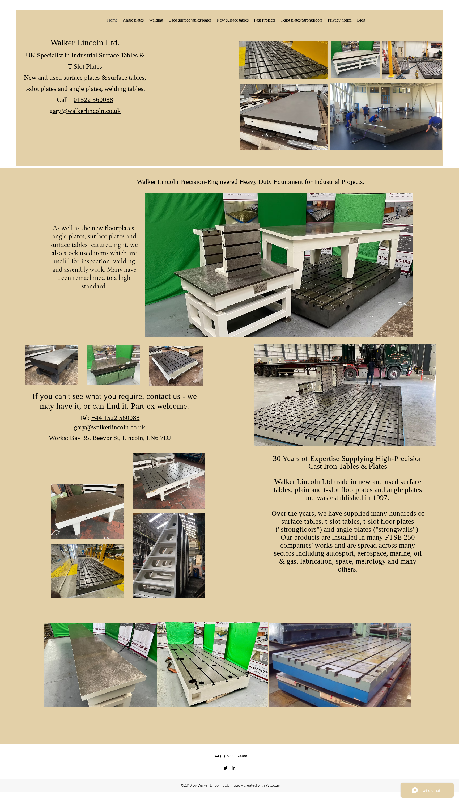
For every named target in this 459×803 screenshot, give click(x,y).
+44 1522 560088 (115, 417)
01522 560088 (93, 99)
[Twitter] (225, 768)
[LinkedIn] (233, 768)
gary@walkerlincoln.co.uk (109, 427)
